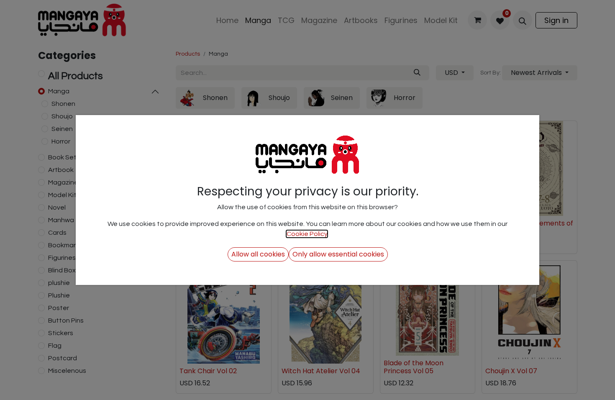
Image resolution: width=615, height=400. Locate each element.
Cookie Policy (307, 234)
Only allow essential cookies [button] (338, 254)
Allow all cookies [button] (258, 254)
